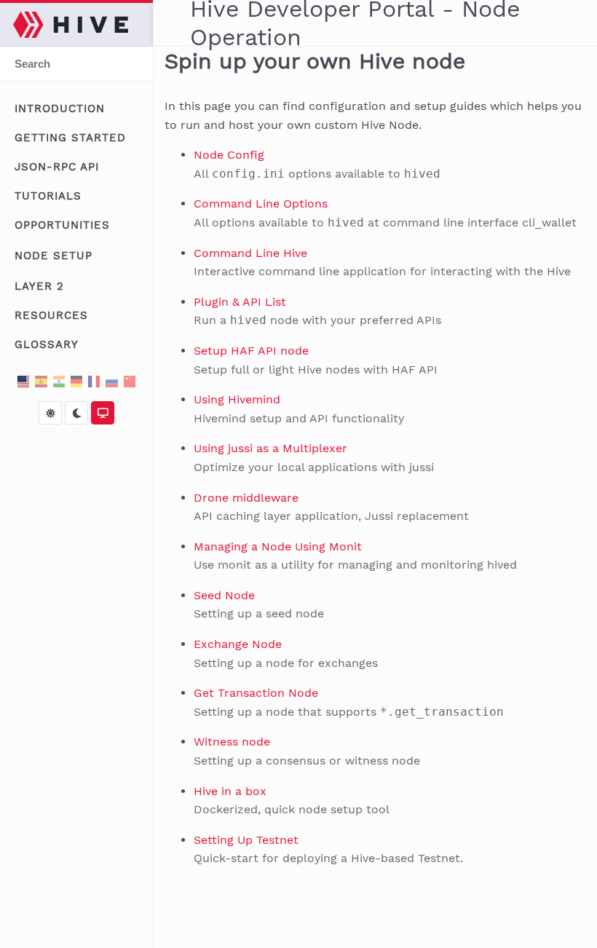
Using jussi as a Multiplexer (270, 448)
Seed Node (224, 595)
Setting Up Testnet (246, 840)
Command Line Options (261, 203)
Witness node (232, 741)
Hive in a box (230, 791)
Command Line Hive (250, 253)
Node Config (229, 155)
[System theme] (102, 412)
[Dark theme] (76, 412)
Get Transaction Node (256, 693)
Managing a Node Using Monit (278, 546)
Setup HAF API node (251, 351)
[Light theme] (50, 412)
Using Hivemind (237, 399)
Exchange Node (238, 644)
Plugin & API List (240, 302)
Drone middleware (246, 498)
